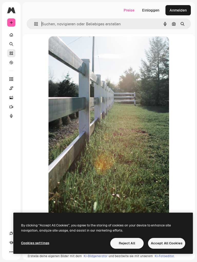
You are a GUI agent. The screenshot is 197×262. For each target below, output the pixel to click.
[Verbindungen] (11, 233)
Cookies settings (35, 243)
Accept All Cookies (166, 243)
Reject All (127, 243)
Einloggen (150, 10)
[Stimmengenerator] (11, 116)
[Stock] (11, 53)
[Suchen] (11, 44)
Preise (129, 10)
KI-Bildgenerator (96, 256)
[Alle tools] (11, 79)
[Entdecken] (11, 62)
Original (81, 45)
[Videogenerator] (11, 107)
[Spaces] (11, 88)
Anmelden (178, 10)
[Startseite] (11, 35)
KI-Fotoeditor (164, 256)
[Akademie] (11, 242)
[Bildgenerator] (11, 97)
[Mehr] (11, 252)
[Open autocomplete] (34, 24)
